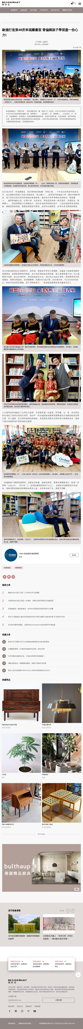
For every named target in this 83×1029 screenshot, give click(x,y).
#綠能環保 (18, 568)
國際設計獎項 (67, 10)
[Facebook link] (9, 1012)
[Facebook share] (4, 577)
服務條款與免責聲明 (25, 1023)
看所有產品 (41, 834)
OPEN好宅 (44, 10)
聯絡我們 (29, 1006)
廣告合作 (20, 1006)
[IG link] (22, 1012)
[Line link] (16, 1012)
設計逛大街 (55, 10)
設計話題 (33, 10)
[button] (68, 911)
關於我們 (11, 1006)
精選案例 (14, 10)
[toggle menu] (80, 4)
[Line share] (9, 577)
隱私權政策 (11, 1023)
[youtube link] (34, 1012)
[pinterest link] (28, 1012)
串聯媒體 (37, 1006)
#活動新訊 (7, 568)
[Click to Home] (11, 4)
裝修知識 (24, 10)
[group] (24, 926)
